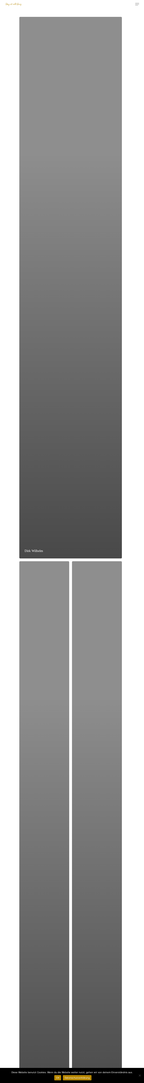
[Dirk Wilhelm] (70, 287)
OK (57, 1077)
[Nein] (139, 1075)
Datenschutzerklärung (77, 1077)
